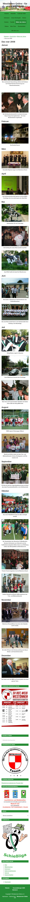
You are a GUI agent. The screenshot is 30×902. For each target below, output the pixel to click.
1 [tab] (10, 775)
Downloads (8, 882)
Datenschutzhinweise (10, 871)
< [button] (3, 711)
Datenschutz (12, 896)
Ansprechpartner (9, 875)
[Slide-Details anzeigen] (15, 708)
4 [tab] (20, 775)
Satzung (7, 873)
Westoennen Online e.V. (18, 894)
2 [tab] (14, 775)
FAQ (6, 865)
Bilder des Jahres (21, 36)
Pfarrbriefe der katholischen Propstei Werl (12, 783)
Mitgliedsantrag (9, 867)
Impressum (7, 869)
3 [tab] (17, 775)
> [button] (26, 711)
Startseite (6, 36)
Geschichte (13, 36)
